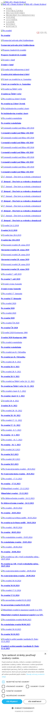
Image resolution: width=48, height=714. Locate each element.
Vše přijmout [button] (12, 701)
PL (46, 32)
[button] (24, 708)
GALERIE (10, 22)
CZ (38, 32)
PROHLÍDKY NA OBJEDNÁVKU (20, 15)
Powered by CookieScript (24, 711)
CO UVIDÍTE (11, 20)
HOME (9, 8)
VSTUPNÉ (10, 17)
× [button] (45, 654)
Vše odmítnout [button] (34, 701)
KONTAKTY (11, 26)
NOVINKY (10, 24)
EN (42, 32)
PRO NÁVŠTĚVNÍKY (15, 13)
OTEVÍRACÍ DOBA (14, 11)
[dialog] (24, 682)
